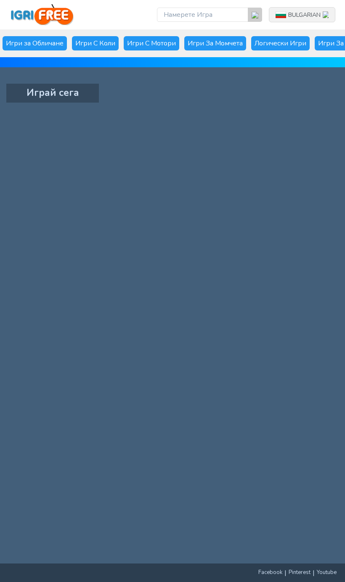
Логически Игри (280, 43)
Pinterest (299, 572)
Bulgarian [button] (304, 15)
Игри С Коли (95, 43)
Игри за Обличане (35, 43)
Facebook (270, 572)
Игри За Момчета (215, 43)
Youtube (327, 572)
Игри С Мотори (151, 43)
